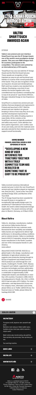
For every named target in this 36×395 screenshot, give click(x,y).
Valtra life (7, 355)
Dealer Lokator (8, 312)
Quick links (7, 349)
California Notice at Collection (18, 388)
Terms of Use (19, 384)
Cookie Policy (28, 384)
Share (8, 300)
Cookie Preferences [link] (18, 389)
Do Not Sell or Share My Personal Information (17, 386)
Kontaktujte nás (9, 362)
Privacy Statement (8, 384)
